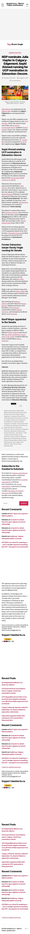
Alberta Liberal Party (10, 410)
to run (22, 142)
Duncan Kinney (22, 425)
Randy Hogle (22, 440)
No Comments (16, 80)
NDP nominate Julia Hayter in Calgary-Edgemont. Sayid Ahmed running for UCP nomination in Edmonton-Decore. (15, 65)
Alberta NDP (6, 111)
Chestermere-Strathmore (17, 420)
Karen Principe (7, 194)
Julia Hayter (6, 109)
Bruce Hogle (20, 291)
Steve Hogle (16, 442)
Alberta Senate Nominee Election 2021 (15, 412)
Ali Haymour (23, 202)
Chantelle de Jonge (14, 233)
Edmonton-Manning (10, 431)
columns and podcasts (20, 473)
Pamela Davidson (16, 438)
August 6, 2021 (23, 78)
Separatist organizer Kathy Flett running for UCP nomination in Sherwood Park (13, 718)
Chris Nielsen (8, 422)
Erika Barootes (14, 308)
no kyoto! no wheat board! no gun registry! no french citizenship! (13, 522)
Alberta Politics (15, 52)
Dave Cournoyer (10, 78)
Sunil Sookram (11, 314)
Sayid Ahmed (8, 442)
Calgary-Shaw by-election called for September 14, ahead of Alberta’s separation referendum (15, 710)
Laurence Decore (11, 213)
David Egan (14, 425)
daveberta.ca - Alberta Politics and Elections (15, 4)
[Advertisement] (15, 24)
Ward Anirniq (14, 444)
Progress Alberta (13, 440)
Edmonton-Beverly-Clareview (13, 427)
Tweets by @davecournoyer (11, 767)
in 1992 (20, 279)
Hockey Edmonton (9, 433)
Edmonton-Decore (9, 429)
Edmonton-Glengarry (22, 429)
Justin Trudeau (13, 333)
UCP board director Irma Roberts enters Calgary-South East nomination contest (13, 691)
